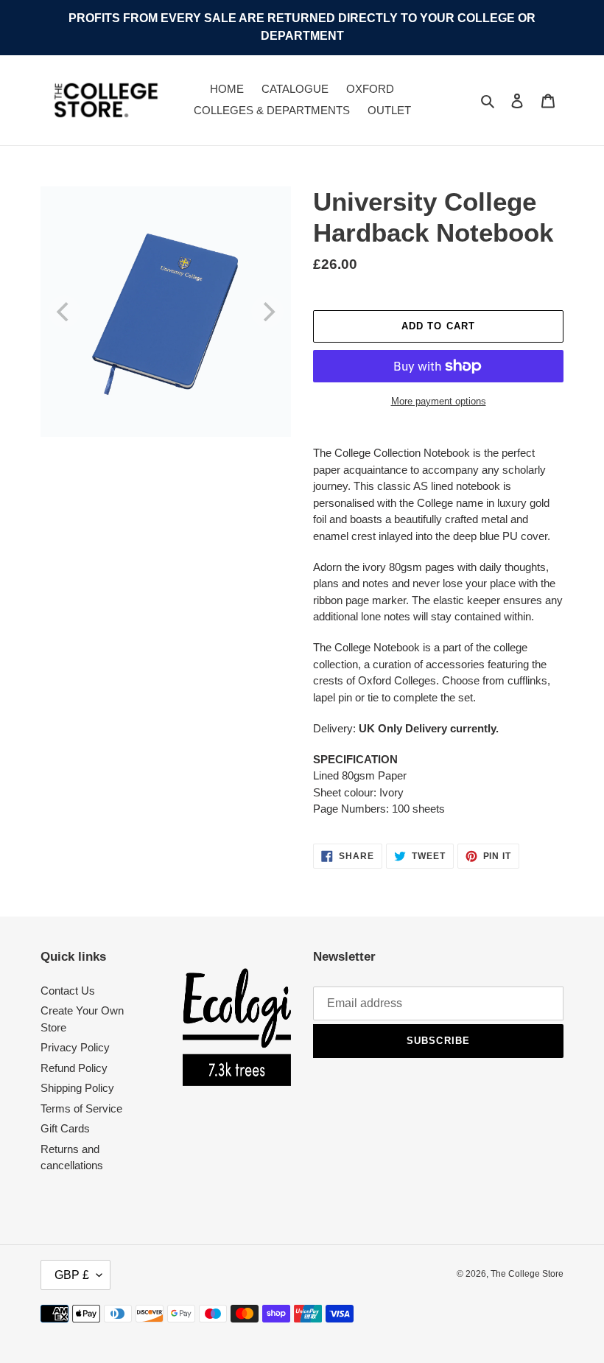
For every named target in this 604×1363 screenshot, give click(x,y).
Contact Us (68, 990)
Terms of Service (81, 1108)
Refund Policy (74, 1068)
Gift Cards (65, 1128)
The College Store (527, 1274)
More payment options (438, 401)
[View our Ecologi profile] (237, 1027)
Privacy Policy (75, 1047)
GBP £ (72, 1275)
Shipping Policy (77, 1088)
